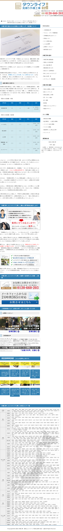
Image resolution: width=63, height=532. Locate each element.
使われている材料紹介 (48, 70)
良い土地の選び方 (47, 65)
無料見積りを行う (48, 17)
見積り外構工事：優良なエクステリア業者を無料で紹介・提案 (31, 528)
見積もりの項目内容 (48, 62)
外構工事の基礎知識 (48, 59)
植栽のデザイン (47, 108)
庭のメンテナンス (47, 92)
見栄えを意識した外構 (48, 89)
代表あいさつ (20, 17)
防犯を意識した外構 (48, 94)
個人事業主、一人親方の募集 (50, 121)
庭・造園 (45, 100)
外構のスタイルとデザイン (49, 105)
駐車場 (45, 103)
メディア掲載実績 (34, 17)
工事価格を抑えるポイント (49, 35)
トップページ (14, 17)
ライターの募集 (47, 127)
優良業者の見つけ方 (48, 67)
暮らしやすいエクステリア (49, 73)
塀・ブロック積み (47, 97)
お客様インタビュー (48, 46)
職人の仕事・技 (47, 76)
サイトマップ (46, 132)
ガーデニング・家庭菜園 (49, 79)
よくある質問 (46, 44)
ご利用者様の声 (40, 17)
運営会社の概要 (47, 118)
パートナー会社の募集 (48, 124)
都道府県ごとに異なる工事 (49, 129)
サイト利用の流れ (27, 17)
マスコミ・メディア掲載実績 (50, 32)
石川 (54, 144)
